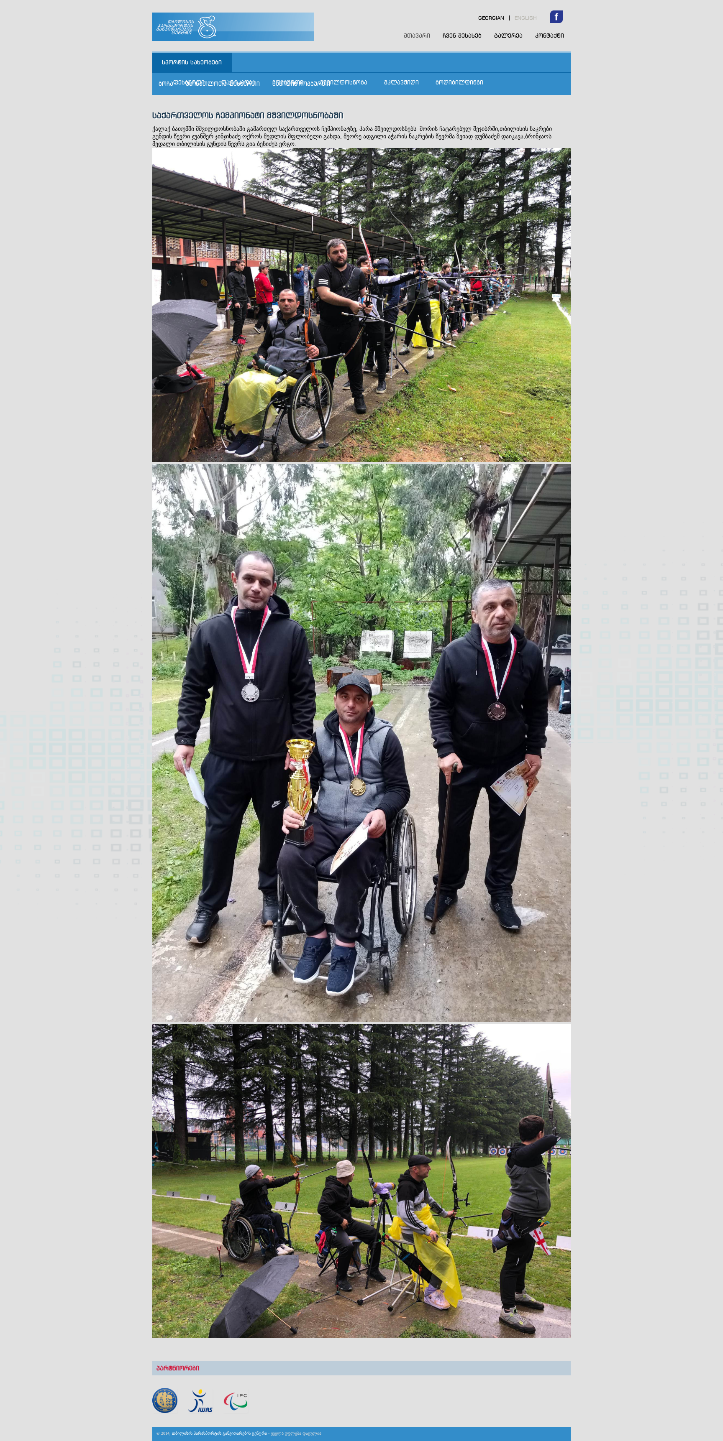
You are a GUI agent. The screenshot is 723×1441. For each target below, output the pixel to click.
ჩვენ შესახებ (462, 35)
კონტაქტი (549, 35)
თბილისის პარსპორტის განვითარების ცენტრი (254, 27)
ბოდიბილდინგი (459, 82)
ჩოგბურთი (287, 82)
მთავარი (417, 35)
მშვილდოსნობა (343, 82)
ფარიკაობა (238, 82)
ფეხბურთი (189, 82)
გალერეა (508, 35)
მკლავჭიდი (401, 82)
